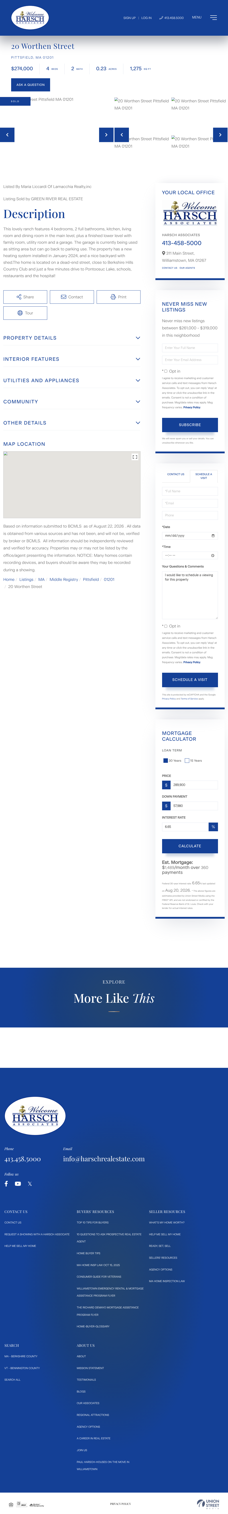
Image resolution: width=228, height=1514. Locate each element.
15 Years (196, 761)
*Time (166, 547)
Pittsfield (91, 579)
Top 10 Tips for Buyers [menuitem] (93, 1222)
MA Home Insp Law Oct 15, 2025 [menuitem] (98, 1265)
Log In (146, 18)
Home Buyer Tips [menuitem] (88, 1253)
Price (166, 776)
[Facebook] (6, 1184)
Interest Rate (174, 817)
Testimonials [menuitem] (86, 1379)
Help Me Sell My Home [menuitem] (20, 1246)
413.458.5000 (174, 18)
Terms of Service (189, 698)
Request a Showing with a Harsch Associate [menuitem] (37, 1234)
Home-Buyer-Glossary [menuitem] (93, 1326)
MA (41, 579)
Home (8, 579)
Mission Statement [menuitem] (90, 1368)
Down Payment (174, 796)
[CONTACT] (30, 84)
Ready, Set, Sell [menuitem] (160, 1246)
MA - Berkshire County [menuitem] (20, 1356)
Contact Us (169, 267)
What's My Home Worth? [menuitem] (166, 1222)
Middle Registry (64, 579)
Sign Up (129, 18)
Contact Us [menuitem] (12, 1222)
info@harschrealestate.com (104, 1158)
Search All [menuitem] (12, 1379)
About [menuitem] (81, 1356)
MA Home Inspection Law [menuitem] (167, 1281)
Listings (26, 579)
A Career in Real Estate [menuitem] (93, 1438)
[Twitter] (30, 1184)
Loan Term (172, 750)
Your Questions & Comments (183, 566)
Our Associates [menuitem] (88, 1403)
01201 (109, 579)
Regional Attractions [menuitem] (93, 1415)
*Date (166, 527)
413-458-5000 (182, 243)
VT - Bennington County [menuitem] (22, 1368)
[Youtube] (18, 1184)
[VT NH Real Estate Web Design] (208, 1504)
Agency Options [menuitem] (160, 1269)
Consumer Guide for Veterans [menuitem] (99, 1276)
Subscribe (190, 425)
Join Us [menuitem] (82, 1450)
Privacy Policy (191, 407)
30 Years (175, 761)
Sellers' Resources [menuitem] (163, 1257)
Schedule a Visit (203, 476)
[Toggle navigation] (204, 17)
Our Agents (187, 267)
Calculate (190, 846)
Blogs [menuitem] (81, 1391)
